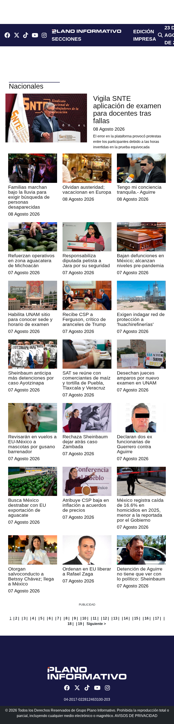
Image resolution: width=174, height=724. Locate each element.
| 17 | (157, 618)
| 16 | (146, 618)
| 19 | (80, 624)
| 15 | (136, 618)
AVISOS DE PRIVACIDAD (136, 716)
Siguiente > (96, 624)
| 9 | (75, 618)
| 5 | (41, 618)
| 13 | (115, 618)
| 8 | (66, 618)
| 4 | (33, 618)
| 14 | (126, 618)
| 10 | (84, 618)
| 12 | (105, 618)
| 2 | (16, 618)
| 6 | (50, 618)
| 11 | (94, 618)
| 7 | (58, 618)
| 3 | (24, 618)
